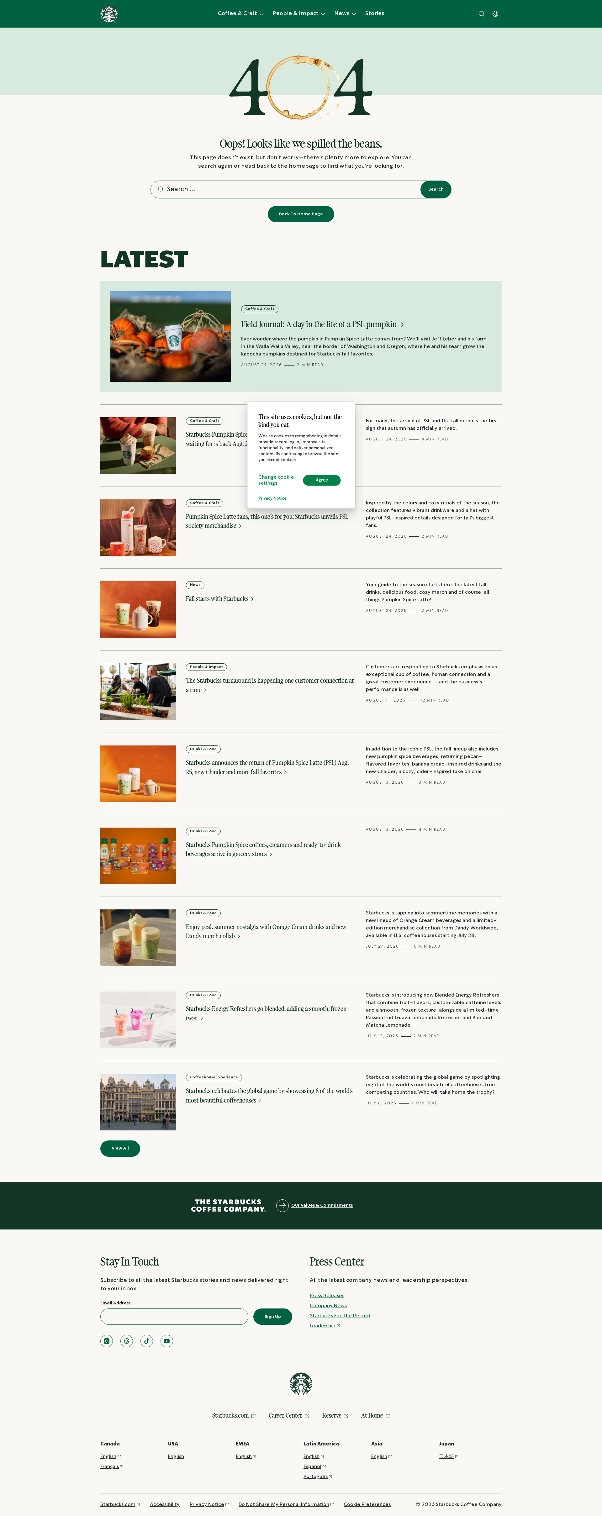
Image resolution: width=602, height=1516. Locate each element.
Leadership (322, 1326)
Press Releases (327, 1295)
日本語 (446, 1456)
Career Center (285, 1415)
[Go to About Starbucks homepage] (109, 14)
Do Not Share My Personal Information (284, 1504)
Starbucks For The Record (340, 1315)
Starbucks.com (230, 1415)
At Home (372, 1415)
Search (436, 189)
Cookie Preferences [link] (367, 1504)
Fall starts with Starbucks (218, 599)
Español (312, 1466)
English (108, 1456)
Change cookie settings (276, 480)
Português (316, 1476)
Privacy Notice (272, 499)
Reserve (331, 1415)
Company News (328, 1305)
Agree (322, 480)
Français (109, 1466)
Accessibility (165, 1504)
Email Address (115, 1303)
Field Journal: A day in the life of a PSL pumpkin (320, 324)
